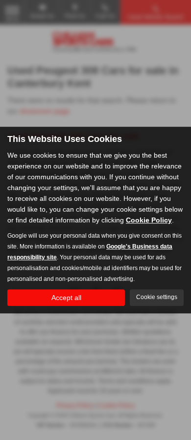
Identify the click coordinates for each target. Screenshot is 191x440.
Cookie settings (156, 297)
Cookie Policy (149, 220)
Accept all (66, 298)
